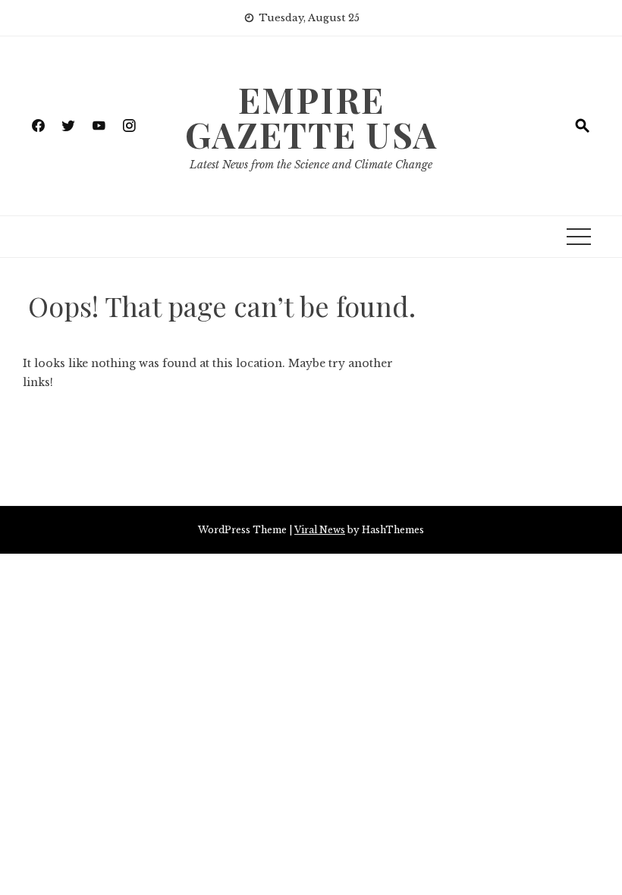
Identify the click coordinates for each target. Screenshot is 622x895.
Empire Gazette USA (311, 117)
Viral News (319, 529)
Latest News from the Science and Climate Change (311, 164)
